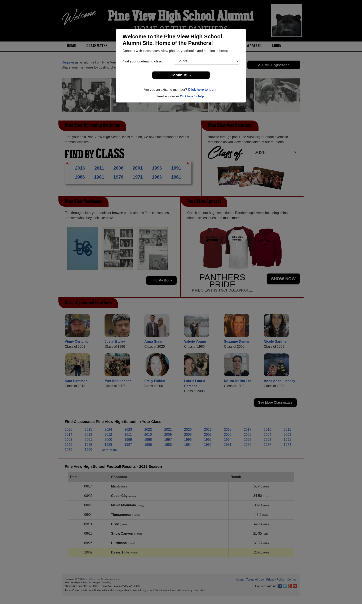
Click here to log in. (203, 89)
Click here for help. (192, 96)
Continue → (181, 75)
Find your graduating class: (143, 61)
